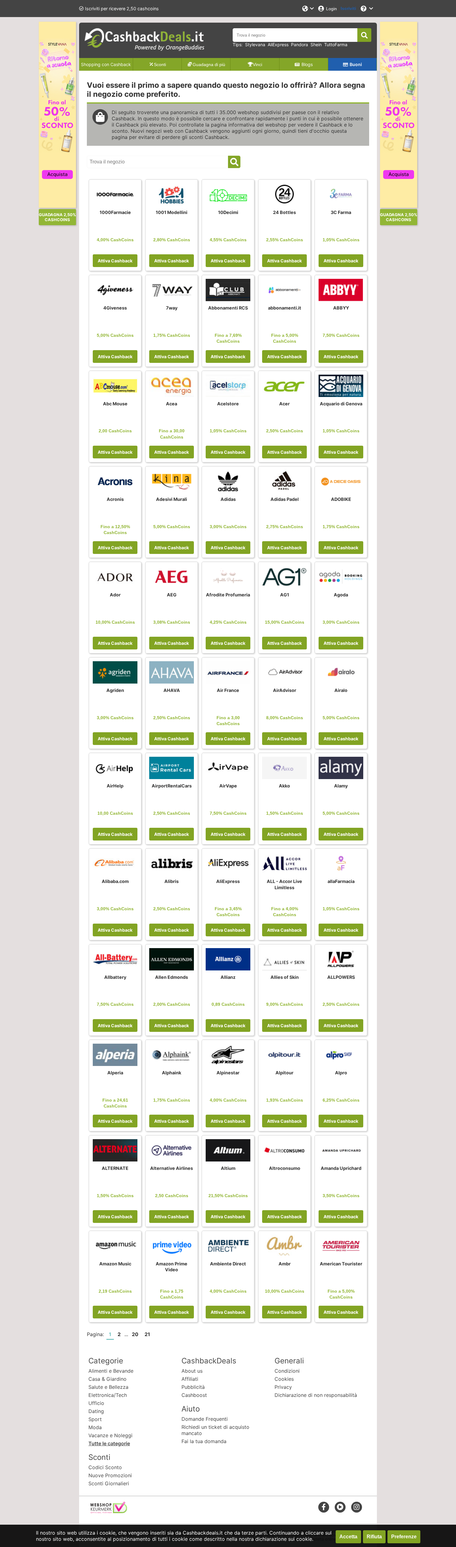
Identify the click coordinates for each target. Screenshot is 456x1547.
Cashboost (194, 1395)
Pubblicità (193, 1387)
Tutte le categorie (109, 1443)
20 (135, 1334)
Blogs (307, 64)
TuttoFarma (335, 44)
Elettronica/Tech (107, 1395)
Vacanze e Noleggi (110, 1435)
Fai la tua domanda (203, 1441)
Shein (316, 44)
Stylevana (255, 44)
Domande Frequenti (204, 1419)
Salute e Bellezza (108, 1387)
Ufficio (96, 1403)
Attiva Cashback (115, 260)
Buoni (356, 64)
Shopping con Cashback (106, 64)
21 (147, 1334)
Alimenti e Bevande (110, 1371)
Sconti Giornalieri (108, 1483)
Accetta (348, 1536)
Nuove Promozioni (110, 1475)
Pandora (299, 44)
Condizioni (287, 1371)
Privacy (283, 1387)
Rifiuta (374, 1536)
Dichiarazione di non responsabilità (316, 1395)
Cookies (284, 1379)
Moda (95, 1427)
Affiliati (189, 1379)
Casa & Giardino (107, 1379)
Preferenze (404, 1536)
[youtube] (340, 1507)
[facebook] (324, 1507)
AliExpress (278, 44)
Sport (95, 1419)
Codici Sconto (105, 1467)
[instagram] (356, 1507)
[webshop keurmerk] (108, 1511)
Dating (96, 1411)
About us (192, 1371)
